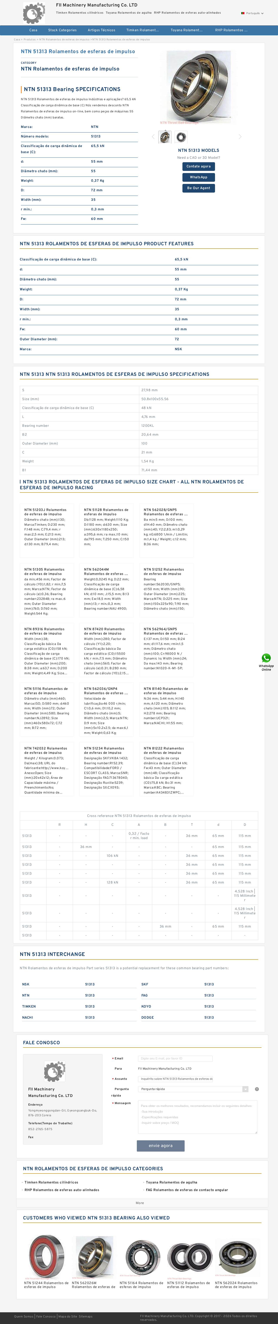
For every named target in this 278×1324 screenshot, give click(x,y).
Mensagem (121, 1103)
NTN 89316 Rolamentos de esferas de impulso (44, 631)
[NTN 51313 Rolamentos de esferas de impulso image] (199, 87)
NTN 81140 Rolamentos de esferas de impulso (166, 691)
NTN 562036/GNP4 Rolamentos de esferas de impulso (106, 693)
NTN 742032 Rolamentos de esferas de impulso (45, 750)
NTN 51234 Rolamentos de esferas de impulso (104, 750)
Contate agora (199, 166)
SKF (144, 984)
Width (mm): (31, 200)
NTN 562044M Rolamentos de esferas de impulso (106, 574)
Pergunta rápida (120, 1092)
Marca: (27, 127)
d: (22, 162)
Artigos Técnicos (101, 30)
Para (118, 1069)
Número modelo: (35, 136)
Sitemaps (86, 1317)
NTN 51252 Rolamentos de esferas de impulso (164, 572)
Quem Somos (23, 1317)
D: (22, 190)
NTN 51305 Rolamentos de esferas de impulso (44, 572)
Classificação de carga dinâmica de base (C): (51, 149)
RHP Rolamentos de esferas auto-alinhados (234, 30)
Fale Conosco (46, 1317)
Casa (33, 30)
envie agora (161, 1146)
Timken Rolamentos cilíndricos (145, 30)
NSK (26, 984)
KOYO (146, 1007)
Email (117, 1059)
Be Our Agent (198, 188)
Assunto (119, 1079)
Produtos (30, 39)
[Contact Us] (266, 662)
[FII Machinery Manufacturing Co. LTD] (34, 12)
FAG (144, 995)
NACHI (27, 1018)
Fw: (23, 219)
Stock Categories (62, 30)
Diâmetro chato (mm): (39, 171)
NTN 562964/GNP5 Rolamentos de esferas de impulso (166, 633)
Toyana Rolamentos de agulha (190, 30)
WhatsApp (198, 177)
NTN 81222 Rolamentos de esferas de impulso (164, 750)
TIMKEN (29, 1007)
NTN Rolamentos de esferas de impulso (64, 39)
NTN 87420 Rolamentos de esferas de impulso (104, 631)
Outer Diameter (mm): (38, 339)
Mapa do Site (67, 1317)
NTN (26, 995)
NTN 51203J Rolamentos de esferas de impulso (45, 512)
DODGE (147, 1018)
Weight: (27, 181)
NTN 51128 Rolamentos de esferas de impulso (106, 512)
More (140, 1203)
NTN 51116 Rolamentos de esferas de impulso (46, 691)
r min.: (26, 209)
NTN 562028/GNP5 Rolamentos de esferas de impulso (166, 514)
